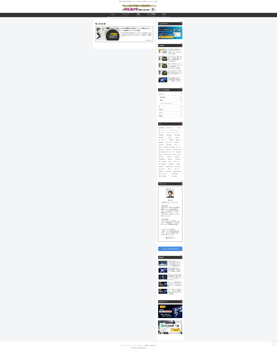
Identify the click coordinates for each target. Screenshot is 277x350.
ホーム (122, 345)
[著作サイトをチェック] (167, 238)
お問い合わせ (153, 345)
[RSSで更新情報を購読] (174, 238)
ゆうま (170, 200)
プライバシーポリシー (138, 345)
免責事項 (147, 345)
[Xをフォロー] (169, 238)
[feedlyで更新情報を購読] (171, 238)
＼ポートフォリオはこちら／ (170, 249)
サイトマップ (128, 345)
